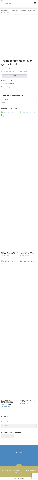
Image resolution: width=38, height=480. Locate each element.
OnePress (27, 470)
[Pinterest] (24, 457)
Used (26, 71)
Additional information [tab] (19, 76)
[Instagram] (19, 457)
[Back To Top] (19, 466)
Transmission (19, 71)
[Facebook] (14, 457)
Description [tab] (6, 76)
